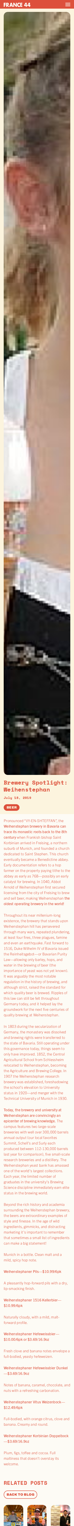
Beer (12, 807)
